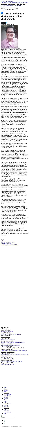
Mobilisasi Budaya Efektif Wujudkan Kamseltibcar (13, 342)
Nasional (10, 2)
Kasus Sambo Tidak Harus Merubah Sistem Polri (12, 348)
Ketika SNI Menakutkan (6, 243)
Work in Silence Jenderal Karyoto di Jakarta (11, 334)
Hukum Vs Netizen (5, 337)
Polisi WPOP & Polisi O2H (7, 358)
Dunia (21, 4)
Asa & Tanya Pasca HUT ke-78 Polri (9, 244)
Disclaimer (6, 410)
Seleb (24, 4)
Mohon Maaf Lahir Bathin (7, 331)
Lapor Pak (15, 5)
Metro (13, 2)
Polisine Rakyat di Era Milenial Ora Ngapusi (11, 361)
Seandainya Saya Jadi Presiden (8, 242)
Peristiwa (10, 5)
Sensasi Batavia (4, 5)
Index (19, 5)
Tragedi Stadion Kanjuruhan (7, 364)
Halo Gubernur (24, 2)
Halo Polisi (17, 2)
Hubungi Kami (7, 412)
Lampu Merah (4, 4)
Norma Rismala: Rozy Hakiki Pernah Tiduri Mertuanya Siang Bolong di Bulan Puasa (14, 351)
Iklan (5, 409)
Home (2, 2)
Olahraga (14, 4)
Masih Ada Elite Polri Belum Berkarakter (10, 345)
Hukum (5, 2)
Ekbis (18, 4)
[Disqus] (14, 266)
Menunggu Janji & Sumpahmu (8, 339)
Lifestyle (10, 4)
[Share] (1, 13)
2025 (2, 240)
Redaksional (6, 408)
